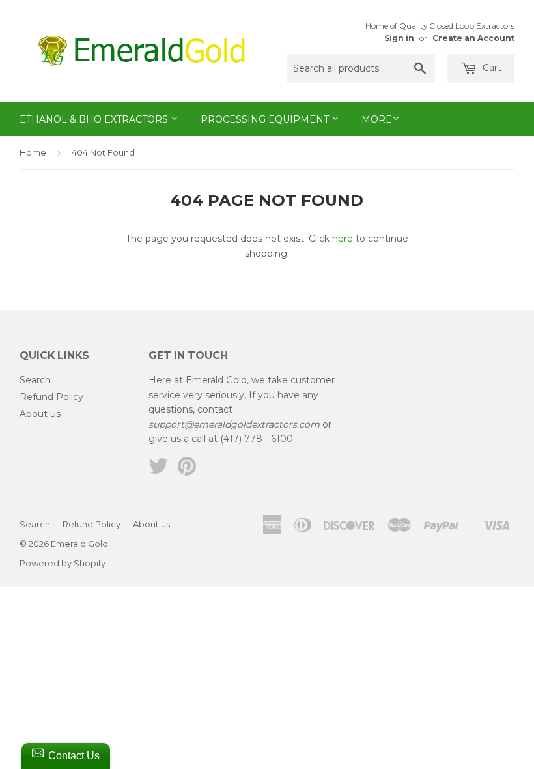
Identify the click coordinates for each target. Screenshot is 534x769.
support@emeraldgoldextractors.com (234, 424)
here (342, 238)
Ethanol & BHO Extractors (95, 119)
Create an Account (473, 38)
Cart (490, 68)
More (376, 119)
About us (40, 414)
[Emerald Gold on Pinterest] (187, 470)
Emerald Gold (79, 543)
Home (33, 152)
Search (35, 380)
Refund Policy (51, 397)
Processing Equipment (266, 119)
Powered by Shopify (62, 563)
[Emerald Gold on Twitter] (158, 470)
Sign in (399, 38)
